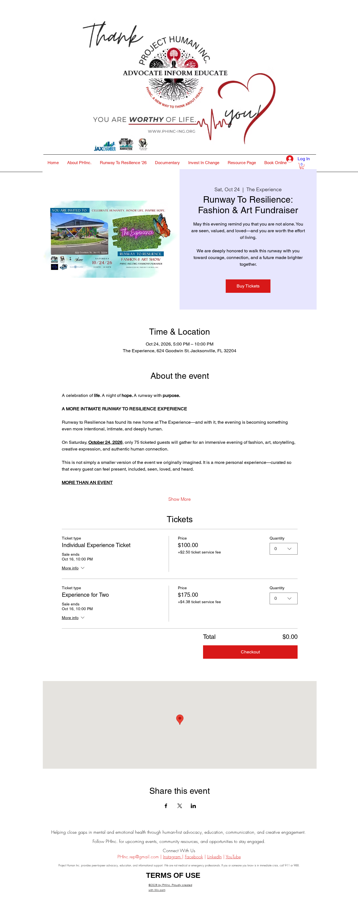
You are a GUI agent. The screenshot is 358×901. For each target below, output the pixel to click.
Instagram (172, 857)
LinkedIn (214, 857)
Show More (179, 499)
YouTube (233, 857)
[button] (301, 166)
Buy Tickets (248, 286)
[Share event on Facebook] (166, 806)
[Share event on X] (179, 806)
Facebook (194, 857)
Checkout (250, 652)
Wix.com (159, 890)
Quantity (277, 538)
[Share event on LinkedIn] (193, 806)
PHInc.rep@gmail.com (138, 857)
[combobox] (284, 549)
